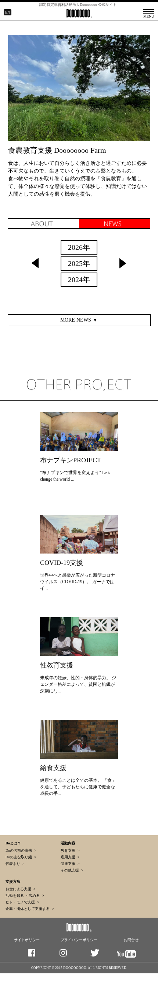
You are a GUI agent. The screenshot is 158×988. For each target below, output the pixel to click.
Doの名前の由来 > (21, 850)
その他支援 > (72, 870)
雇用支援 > (70, 857)
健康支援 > (70, 864)
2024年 (79, 279)
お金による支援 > (21, 889)
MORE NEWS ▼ (79, 320)
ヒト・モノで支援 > (22, 902)
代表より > (15, 864)
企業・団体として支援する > (30, 909)
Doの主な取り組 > (21, 857)
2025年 (79, 263)
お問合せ (131, 940)
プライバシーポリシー (79, 940)
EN (7, 12)
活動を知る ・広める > (25, 895)
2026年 (79, 247)
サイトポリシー (27, 940)
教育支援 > (70, 850)
